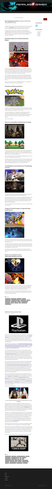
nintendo (19, 301)
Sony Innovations (25, 460)
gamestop (27, 456)
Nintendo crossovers (25, 301)
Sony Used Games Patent (13, 461)
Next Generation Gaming (15, 457)
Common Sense (14, 456)
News (7, 454)
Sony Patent (7, 461)
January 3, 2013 (7, 313)
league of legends (13, 301)
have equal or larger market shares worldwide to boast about (18, 364)
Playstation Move (29, 380)
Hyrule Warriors (11, 27)
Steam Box (19, 461)
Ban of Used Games (8, 456)
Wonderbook (17, 381)
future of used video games (21, 456)
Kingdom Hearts (8, 301)
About (6, 474)
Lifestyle (39, 34)
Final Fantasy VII (27, 406)
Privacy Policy (7, 476)
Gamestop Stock (8, 457)
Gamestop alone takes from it (11, 353)
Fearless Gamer (9, 485)
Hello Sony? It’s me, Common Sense (13, 311)
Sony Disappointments (18, 460)
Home (6, 381)
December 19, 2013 (8, 23)
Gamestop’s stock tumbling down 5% (13, 347)
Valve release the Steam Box (21, 379)
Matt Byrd (14, 23)
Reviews (39, 35)
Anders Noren (43, 485)
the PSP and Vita (10, 381)
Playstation (24, 457)
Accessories (39, 31)
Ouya (20, 457)
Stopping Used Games (25, 461)
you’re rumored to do (15, 420)
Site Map (6, 478)
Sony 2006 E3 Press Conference (10, 460)
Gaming (39, 33)
